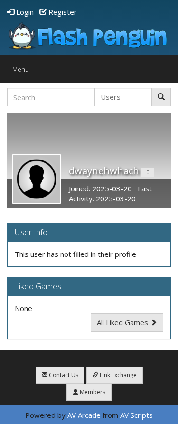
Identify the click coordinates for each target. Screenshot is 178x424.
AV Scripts (136, 415)
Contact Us (62, 375)
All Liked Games (123, 322)
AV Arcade (84, 415)
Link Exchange (117, 375)
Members (91, 392)
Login (24, 12)
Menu (23, 71)
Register (62, 12)
